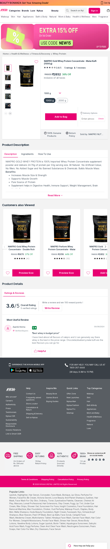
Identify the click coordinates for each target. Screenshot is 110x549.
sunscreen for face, (49, 506)
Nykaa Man (71, 401)
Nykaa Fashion (73, 405)
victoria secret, (44, 497)
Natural (90, 424)
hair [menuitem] (19, 16)
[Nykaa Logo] (4, 9)
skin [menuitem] (13, 16)
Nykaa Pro (71, 409)
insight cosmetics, (68, 506)
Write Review (52, 308)
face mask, (56, 495)
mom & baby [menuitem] (64, 16)
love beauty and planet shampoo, (68, 497)
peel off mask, (39, 515)
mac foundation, (35, 509)
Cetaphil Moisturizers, (31, 520)
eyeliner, (90, 497)
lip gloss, (75, 495)
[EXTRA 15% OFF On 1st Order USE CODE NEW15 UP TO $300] (55, 36)
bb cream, (32, 497)
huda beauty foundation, (42, 512)
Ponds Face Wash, (50, 520)
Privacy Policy (83, 479)
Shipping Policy (47, 479)
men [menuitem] (94, 16)
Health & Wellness (20, 54)
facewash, (72, 512)
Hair (88, 401)
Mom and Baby (93, 413)
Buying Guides (52, 401)
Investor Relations (13, 430)
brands (25, 10)
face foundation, (85, 506)
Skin (88, 397)
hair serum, (34, 495)
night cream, (60, 512)
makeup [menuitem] (5, 16)
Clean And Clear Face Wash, (53, 526)
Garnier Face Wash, (81, 517)
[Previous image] (5, 113)
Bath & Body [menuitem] (41, 16)
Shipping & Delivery (34, 414)
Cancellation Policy (66, 479)
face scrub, (66, 515)
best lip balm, (53, 515)
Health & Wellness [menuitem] (81, 16)
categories (14, 10)
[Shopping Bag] (108, 11)
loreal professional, (32, 503)
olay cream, (64, 503)
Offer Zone (71, 394)
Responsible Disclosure (11, 425)
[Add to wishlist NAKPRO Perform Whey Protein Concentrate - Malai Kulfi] (48, 272)
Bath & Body (92, 405)
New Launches (73, 397)
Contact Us (30, 394)
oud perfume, (57, 509)
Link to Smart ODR (13, 434)
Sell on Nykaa (32, 417)
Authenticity (11, 404)
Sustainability (11, 420)
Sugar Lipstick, (46, 523)
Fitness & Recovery (41, 54)
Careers (9, 401)
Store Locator (32, 404)
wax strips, (21, 506)
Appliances (91, 409)
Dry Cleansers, (42, 529)
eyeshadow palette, (64, 500)
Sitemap (70, 413)
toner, (51, 500)
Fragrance (91, 421)
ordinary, (43, 500)
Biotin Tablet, (59, 523)
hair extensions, (50, 503)
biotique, (66, 495)
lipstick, (13, 495)
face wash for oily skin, (26, 500)
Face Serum (55, 529)
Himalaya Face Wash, (62, 517)
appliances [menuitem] (28, 16)
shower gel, (33, 506)
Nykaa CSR (10, 416)
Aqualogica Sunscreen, (77, 523)
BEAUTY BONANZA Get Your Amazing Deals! (24, 2)
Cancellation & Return (32, 408)
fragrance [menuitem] (103, 16)
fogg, (72, 503)
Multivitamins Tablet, (41, 517)
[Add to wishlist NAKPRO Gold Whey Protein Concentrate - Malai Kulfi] (36, 62)
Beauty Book (51, 394)
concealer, (45, 495)
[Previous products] (4, 246)
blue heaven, (25, 515)
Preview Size (26, 272)
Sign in (94, 10)
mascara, (18, 503)
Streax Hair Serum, (68, 520)
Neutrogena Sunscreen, (78, 526)
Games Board (52, 397)
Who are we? (11, 397)
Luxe (89, 428)
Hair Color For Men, (25, 529)
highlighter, (22, 495)
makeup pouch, (72, 509)
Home (6, 54)
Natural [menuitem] (52, 16)
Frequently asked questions (33, 398)
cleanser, (78, 500)
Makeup (90, 394)
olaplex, (84, 509)
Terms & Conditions (29, 479)
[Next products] (105, 246)
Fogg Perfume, (32, 526)
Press (8, 408)
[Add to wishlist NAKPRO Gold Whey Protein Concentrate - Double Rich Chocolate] (7, 272)
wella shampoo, (21, 512)
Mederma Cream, (23, 517)
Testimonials (11, 412)
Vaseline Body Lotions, (28, 523)
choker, (47, 509)
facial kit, (21, 497)
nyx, (80, 512)
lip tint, (80, 503)
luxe (32, 10)
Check (101, 119)
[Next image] (10, 113)
